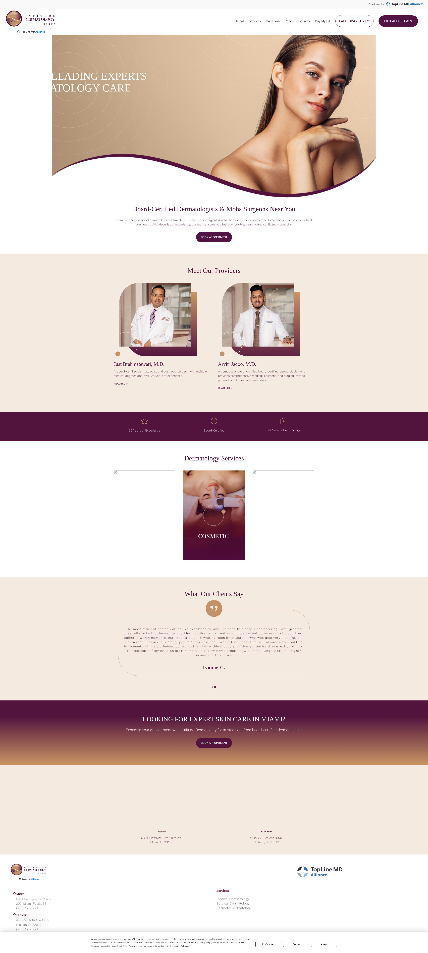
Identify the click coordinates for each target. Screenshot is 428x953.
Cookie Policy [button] (122, 946)
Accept (324, 944)
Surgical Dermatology (233, 890)
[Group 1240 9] (144, 472)
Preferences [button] (185, 946)
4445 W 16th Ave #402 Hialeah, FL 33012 (32, 909)
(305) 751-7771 (27, 895)
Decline (296, 944)
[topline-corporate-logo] (319, 855)
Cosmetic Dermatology (234, 895)
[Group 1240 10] (214, 472)
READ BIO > (121, 383)
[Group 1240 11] (283, 472)
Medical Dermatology (233, 886)
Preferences (268, 944)
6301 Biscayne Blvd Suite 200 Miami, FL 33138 (33, 888)
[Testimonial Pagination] (212, 674)
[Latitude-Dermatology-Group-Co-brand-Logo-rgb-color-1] (28, 851)
